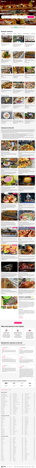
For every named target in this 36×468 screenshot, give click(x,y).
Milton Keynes (2, 439)
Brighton (14, 440)
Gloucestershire (3, 434)
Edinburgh (26, 456)
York (25, 446)
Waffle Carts (26, 411)
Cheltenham (14, 446)
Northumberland (27, 421)
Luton (1, 446)
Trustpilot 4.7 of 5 (9, 466)
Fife (25, 429)
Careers (30, 466)
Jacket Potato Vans (3, 403)
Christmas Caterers (3, 393)
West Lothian (26, 426)
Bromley (2, 454)
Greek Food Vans (27, 402)
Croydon (2, 452)
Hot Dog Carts (26, 404)
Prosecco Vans (2, 410)
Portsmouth (2, 460)
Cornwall (26, 425)
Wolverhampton (15, 447)
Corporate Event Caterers (4, 394)
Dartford (2, 455)
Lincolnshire (14, 422)
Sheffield (14, 454)
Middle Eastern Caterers (28, 408)
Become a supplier (21, 466)
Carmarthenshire (27, 418)
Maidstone (2, 459)
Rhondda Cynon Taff (15, 431)
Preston (26, 445)
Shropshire (14, 417)
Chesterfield (14, 451)
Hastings (14, 445)
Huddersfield (14, 460)
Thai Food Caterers (15, 409)
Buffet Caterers (15, 393)
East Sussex (2, 429)
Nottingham (2, 431)
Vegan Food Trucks (3, 404)
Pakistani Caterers (27, 410)
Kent (1, 427)
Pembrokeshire (26, 422)
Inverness (26, 459)
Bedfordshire (2, 418)
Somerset (14, 428)
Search (30, 1)
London (2, 448)
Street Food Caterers (3, 402)
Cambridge (2, 456)
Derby (13, 444)
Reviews (18, 466)
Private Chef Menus (15, 401)
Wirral (25, 443)
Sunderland (26, 453)
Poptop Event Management (4, 389)
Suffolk (2, 426)
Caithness (26, 431)
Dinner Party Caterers (15, 396)
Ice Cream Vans (26, 396)
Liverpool (14, 425)
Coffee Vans (14, 413)
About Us (15, 466)
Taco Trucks (14, 412)
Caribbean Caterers (15, 400)
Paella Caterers (26, 394)
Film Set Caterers (3, 397)
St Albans (2, 444)
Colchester (14, 439)
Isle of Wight (14, 421)
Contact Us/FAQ (26, 466)
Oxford (2, 440)
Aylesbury (2, 437)
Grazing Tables (14, 397)
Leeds (25, 440)
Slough (2, 445)
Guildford (2, 453)
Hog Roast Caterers (15, 408)
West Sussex (2, 425)
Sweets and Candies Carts (28, 397)
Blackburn (26, 444)
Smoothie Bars (26, 412)
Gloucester (14, 452)
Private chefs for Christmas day (16, 402)
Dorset (13, 430)
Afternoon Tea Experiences (16, 404)
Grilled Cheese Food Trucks (4, 405)
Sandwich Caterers (15, 394)
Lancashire (14, 427)
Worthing (14, 438)
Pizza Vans (14, 405)
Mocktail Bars (2, 411)
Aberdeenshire (26, 434)
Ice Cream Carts (27, 395)
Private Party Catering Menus (4, 396)
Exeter (25, 451)
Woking (2, 451)
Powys (13, 426)
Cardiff (14, 429)
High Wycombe (3, 438)
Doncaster (14, 459)
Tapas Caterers (14, 395)
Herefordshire (14, 420)
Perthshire (26, 430)
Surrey (2, 420)
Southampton (14, 437)
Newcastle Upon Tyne (27, 454)
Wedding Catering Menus (4, 395)
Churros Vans (26, 401)
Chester (26, 437)
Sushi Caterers (14, 410)
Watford (2, 443)
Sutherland (26, 428)
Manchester (14, 419)
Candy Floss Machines (27, 405)
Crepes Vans (26, 403)
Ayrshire (26, 427)
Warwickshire (2, 428)
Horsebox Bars (2, 413)
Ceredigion (26, 420)
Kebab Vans (26, 409)
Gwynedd (14, 434)
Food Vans (14, 403)
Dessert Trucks (26, 400)
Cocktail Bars (2, 408)
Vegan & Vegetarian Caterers (4, 401)
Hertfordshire (2, 422)
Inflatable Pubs (3, 412)
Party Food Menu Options (4, 400)
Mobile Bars (2, 409)
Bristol (13, 418)
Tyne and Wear (26, 419)
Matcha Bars (26, 413)
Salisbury (14, 455)
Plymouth (26, 455)
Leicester (14, 443)
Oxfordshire (2, 417)
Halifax (25, 438)
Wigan (25, 439)
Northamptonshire (3, 419)
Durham (26, 452)
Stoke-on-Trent (14, 453)
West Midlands (3, 430)
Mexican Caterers (15, 411)
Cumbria (26, 417)
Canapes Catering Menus (28, 393)
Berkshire (2, 421)
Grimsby (26, 448)
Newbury (2, 447)
